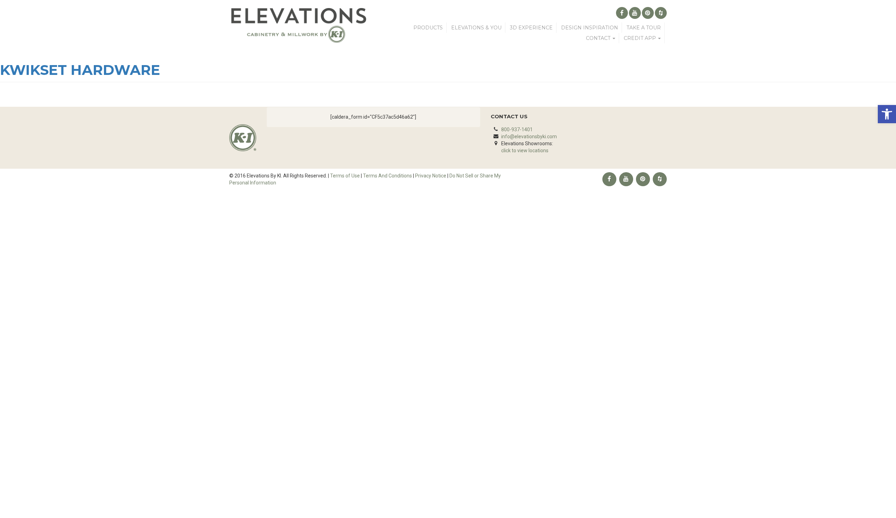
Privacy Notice (430, 175)
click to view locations (524, 150)
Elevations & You (476, 27)
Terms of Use (345, 175)
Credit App (640, 38)
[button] (887, 114)
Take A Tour (643, 27)
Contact (599, 38)
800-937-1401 (517, 129)
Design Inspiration (589, 27)
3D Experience (531, 27)
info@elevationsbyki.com (529, 136)
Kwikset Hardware (80, 69)
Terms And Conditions (387, 175)
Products (428, 27)
